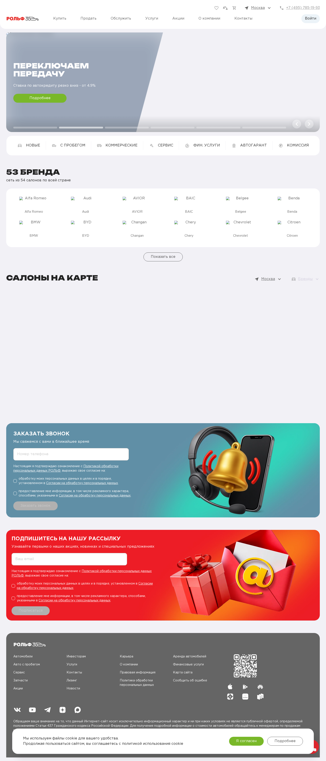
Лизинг (72, 680)
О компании (209, 18)
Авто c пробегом (26, 664)
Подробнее (40, 98)
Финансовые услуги (188, 664)
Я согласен (246, 741)
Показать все (163, 256)
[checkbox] (72, 481)
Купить (59, 18)
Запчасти (20, 680)
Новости (73, 688)
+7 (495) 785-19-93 (303, 8)
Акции (178, 18)
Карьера (126, 656)
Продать (88, 18)
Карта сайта (182, 672)
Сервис (19, 672)
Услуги (151, 18)
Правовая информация (137, 672)
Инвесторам (76, 656)
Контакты (243, 18)
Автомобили (23, 656)
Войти (310, 18)
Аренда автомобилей (189, 656)
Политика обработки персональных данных (137, 682)
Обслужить (121, 18)
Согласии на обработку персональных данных (82, 483)
